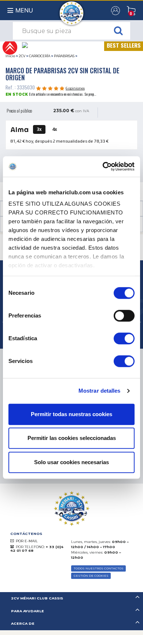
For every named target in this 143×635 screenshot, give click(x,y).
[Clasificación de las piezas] (9, 46)
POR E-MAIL (27, 541)
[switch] (124, 316)
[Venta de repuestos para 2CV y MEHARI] (72, 9)
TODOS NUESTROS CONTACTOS (99, 568)
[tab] (71, 598)
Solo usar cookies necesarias (71, 462)
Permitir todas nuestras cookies (71, 414)
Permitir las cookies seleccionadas (71, 438)
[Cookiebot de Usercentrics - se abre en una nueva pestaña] (103, 166)
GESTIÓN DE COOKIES (91, 575)
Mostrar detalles (99, 391)
